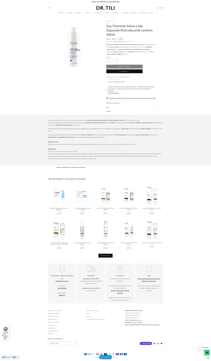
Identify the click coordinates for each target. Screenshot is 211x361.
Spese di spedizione (118, 41)
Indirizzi (88, 316)
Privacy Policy (51, 325)
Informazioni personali (92, 310)
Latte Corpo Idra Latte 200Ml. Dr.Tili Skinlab (82, 243)
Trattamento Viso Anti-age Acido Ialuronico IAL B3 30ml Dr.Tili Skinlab (59, 243)
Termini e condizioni (53, 322)
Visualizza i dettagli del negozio (116, 81)
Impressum (51, 334)
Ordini (88, 313)
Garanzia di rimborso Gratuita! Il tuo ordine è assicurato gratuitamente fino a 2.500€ (132, 98)
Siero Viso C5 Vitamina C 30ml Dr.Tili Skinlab (105, 209)
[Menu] (8, 327)
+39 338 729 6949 (137, 322)
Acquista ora (124, 71)
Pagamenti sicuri (52, 319)
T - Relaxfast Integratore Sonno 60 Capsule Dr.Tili (82, 209)
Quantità (108, 57)
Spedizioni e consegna (54, 313)
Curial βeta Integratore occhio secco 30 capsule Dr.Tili (59, 209)
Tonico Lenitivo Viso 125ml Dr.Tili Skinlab (129, 243)
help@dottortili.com (135, 320)
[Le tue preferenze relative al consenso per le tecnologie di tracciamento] (208, 358)
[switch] (5, 338)
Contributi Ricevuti (53, 331)
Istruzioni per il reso (53, 316)
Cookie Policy (51, 328)
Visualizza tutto (105, 255)
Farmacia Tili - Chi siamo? (54, 310)
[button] (49, 8)
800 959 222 (156, 325)
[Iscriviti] (75, 343)
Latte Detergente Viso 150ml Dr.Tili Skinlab (105, 243)
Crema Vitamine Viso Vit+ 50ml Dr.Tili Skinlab (152, 209)
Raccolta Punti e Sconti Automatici (95, 319)
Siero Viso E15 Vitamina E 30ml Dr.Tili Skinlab (129, 209)
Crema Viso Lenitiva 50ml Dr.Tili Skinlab (152, 242)
